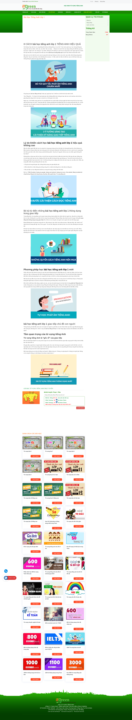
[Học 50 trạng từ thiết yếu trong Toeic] (75, 538)
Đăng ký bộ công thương (36, 174)
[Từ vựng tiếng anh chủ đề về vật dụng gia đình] (53, 563)
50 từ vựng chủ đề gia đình (31, 546)
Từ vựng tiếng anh (60, 174)
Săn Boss (60, 12)
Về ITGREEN (105, 12)
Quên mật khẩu (90, 25)
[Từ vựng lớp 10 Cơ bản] (53, 466)
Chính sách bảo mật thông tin (54, 711)
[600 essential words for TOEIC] (53, 614)
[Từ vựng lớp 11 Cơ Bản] (75, 466)
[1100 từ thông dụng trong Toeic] (53, 664)
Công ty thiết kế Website (33, 1)
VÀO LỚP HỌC (52, 12)
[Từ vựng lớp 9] (32, 466)
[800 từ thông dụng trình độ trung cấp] (32, 639)
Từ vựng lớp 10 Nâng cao (30, 498)
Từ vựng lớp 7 (49, 451)
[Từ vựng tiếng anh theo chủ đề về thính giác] (32, 588)
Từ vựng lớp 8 (70, 451)
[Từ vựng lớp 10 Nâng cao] (32, 489)
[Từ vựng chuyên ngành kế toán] (32, 613)
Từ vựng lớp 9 (27, 474)
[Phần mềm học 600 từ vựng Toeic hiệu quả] (32, 563)
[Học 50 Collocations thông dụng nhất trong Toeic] (53, 512)
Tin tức (91, 1)
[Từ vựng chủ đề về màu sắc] (75, 588)
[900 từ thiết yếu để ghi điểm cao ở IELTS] (53, 639)
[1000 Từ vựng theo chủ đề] (75, 639)
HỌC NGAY (36, 456)
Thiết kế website (32, 172)
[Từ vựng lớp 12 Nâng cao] (32, 512)
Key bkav (45, 174)
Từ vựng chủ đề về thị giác (74, 521)
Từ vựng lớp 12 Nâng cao (30, 521)
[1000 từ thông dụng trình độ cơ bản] (32, 664)
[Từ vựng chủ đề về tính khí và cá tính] (53, 588)
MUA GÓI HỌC (42, 12)
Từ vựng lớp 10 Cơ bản (51, 474)
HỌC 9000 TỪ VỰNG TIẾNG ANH (73, 5)
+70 (54, 402)
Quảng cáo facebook (51, 172)
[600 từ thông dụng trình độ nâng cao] (75, 613)
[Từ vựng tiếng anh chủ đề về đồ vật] (75, 563)
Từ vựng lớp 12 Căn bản (73, 498)
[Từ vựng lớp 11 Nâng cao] (53, 489)
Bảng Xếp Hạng (88, 12)
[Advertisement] (54, 30)
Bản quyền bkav (52, 174)
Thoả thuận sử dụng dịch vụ (67, 711)
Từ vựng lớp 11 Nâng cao (52, 498)
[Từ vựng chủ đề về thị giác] (75, 512)
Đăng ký (96, 1)
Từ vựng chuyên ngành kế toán (32, 622)
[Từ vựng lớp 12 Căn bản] (75, 489)
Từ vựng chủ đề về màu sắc (74, 597)
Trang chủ (25, 12)
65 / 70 (55, 397)
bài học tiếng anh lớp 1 (44, 44)
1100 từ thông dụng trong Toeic (53, 672)
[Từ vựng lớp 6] (32, 442)
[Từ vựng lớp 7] (53, 442)
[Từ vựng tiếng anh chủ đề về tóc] (53, 538)
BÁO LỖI (97, 12)
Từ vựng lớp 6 (27, 451)
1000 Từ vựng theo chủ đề (74, 647)
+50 (54, 400)
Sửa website (69, 172)
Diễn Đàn (68, 12)
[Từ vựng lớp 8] (75, 442)
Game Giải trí (77, 12)
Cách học (33, 12)
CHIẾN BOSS (80, 408)
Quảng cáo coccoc (61, 172)
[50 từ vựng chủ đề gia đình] (32, 538)
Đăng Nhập (102, 1)
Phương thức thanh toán (79, 711)
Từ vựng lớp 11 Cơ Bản (73, 474)
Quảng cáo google (40, 172)
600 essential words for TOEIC (53, 623)
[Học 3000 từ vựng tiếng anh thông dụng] (75, 664)
